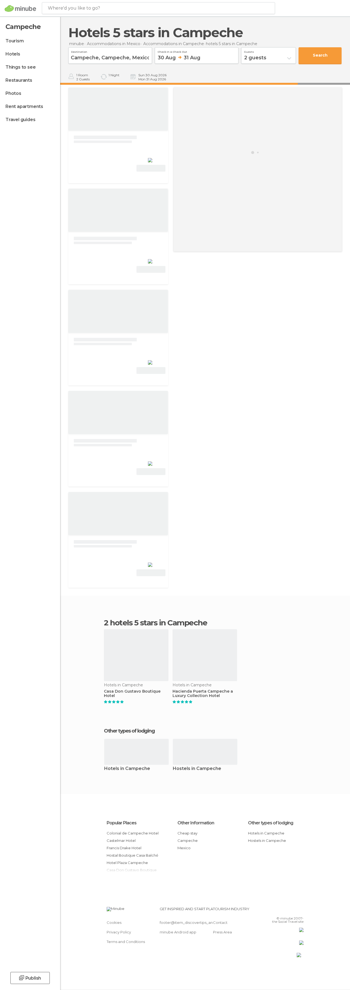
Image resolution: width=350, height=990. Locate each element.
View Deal (151, 168)
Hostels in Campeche (197, 768)
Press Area (222, 932)
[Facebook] (279, 910)
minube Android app (178, 932)
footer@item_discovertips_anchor (190, 922)
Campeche (187, 840)
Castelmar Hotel (121, 840)
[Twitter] (286, 910)
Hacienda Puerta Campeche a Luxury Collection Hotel (203, 693)
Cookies (114, 922)
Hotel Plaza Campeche (127, 862)
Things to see (20, 67)
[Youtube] (300, 910)
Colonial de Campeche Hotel (133, 833)
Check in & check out (172, 51)
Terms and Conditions (126, 941)
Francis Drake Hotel (124, 848)
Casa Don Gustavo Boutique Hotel (132, 693)
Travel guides (20, 119)
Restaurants (18, 80)
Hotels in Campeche (127, 768)
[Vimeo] (293, 910)
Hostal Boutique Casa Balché (132, 855)
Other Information (195, 822)
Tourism (14, 40)
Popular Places (121, 822)
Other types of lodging (270, 822)
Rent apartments (24, 106)
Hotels (12, 54)
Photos (13, 93)
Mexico (184, 848)
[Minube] (20, 8)
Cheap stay (187, 833)
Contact (220, 922)
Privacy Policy (119, 932)
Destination (79, 51)
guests (249, 51)
